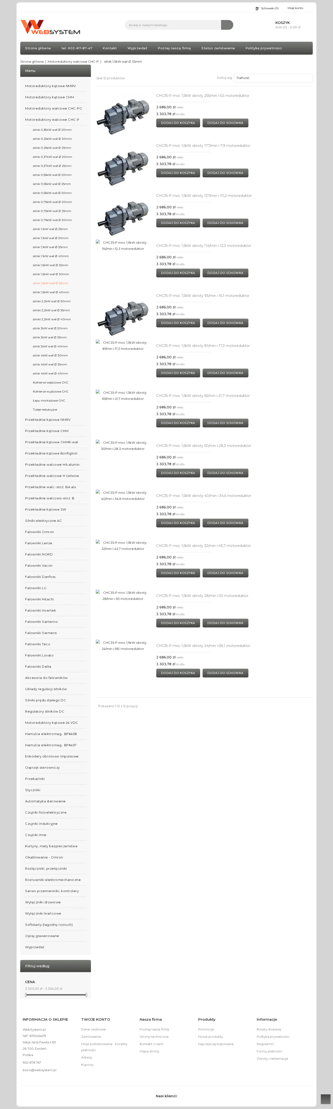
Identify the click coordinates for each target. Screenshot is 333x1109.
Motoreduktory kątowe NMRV (50, 86)
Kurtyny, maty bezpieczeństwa (51, 846)
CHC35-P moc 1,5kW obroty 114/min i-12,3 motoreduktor (203, 245)
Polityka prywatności (263, 48)
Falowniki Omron (39, 532)
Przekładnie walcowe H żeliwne (52, 476)
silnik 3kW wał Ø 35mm (50, 337)
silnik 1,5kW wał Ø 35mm (50, 283)
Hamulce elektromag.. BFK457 (51, 745)
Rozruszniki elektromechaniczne (53, 880)
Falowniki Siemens (41, 633)
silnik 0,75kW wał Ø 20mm (52, 202)
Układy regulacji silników (46, 689)
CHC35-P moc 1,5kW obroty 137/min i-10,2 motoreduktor (204, 195)
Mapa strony (149, 1051)
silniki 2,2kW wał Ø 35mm (51, 310)
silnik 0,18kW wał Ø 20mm (52, 129)
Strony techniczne (154, 1036)
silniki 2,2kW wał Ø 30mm (52, 301)
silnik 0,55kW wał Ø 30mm (52, 193)
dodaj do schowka (225, 123)
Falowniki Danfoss (40, 577)
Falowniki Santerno (41, 622)
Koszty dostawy (269, 1029)
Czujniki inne (36, 835)
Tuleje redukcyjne (45, 409)
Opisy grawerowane (42, 936)
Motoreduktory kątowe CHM (49, 97)
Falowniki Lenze (38, 543)
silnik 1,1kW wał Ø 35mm (50, 247)
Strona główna (38, 48)
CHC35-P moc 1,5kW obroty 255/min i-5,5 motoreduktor (202, 95)
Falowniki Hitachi (39, 599)
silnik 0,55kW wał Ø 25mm (52, 184)
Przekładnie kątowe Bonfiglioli (51, 453)
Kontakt (110, 48)
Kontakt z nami (151, 1044)
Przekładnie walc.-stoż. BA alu (50, 487)
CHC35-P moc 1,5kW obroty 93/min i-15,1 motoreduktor (202, 295)
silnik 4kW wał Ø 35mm (50, 364)
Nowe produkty (210, 1036)
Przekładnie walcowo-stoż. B (50, 498)
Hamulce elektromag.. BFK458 (51, 734)
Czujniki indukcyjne (41, 824)
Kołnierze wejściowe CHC (50, 382)
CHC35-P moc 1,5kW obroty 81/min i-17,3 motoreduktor (203, 345)
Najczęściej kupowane (216, 1044)
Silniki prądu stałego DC (45, 700)
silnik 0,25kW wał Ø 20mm (52, 139)
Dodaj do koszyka (178, 123)
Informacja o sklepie (45, 1019)
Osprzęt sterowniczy (42, 767)
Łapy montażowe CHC (49, 400)
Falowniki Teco (37, 644)
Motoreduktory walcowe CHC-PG (53, 108)
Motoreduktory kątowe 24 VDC (51, 723)
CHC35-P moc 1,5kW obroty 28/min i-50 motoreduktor (202, 596)
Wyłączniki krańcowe (43, 913)
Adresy (86, 1057)
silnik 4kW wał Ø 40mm (50, 373)
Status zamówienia (218, 48)
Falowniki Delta (38, 666)
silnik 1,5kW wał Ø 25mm (50, 265)
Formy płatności (269, 1051)
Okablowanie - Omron (44, 857)
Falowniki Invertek (40, 610)
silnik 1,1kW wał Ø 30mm (51, 238)
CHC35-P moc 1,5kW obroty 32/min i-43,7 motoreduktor (203, 546)
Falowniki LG (35, 588)
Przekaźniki (35, 779)
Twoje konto (95, 1019)
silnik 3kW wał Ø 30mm (50, 328)
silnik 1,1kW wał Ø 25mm (50, 229)
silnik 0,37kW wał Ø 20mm (52, 157)
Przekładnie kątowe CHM (47, 431)
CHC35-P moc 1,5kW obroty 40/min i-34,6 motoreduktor (203, 496)
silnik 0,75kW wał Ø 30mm (52, 220)
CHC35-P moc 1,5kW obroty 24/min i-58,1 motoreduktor (203, 646)
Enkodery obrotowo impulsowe (52, 756)
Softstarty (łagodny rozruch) (49, 925)
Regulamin (265, 1044)
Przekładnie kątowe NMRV (48, 420)
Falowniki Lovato (39, 655)
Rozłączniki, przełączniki (46, 868)
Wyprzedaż (137, 48)
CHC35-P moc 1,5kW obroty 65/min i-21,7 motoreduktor (203, 395)
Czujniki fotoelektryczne (46, 812)
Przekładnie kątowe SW (45, 509)
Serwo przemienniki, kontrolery (52, 891)
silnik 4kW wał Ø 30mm (50, 355)
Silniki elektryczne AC (43, 521)
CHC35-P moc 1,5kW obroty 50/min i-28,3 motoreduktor (203, 446)
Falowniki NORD (39, 554)
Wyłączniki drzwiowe (43, 902)
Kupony (87, 1065)
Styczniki (32, 790)
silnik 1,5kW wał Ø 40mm (51, 292)
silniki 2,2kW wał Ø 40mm (52, 319)
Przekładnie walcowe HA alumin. (52, 464)
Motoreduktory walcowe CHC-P (52, 119)
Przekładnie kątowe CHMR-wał (51, 442)
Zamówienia (91, 1036)
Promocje (206, 1029)
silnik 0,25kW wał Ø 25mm (52, 148)
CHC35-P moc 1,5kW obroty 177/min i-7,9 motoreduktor (203, 145)
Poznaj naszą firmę (174, 48)
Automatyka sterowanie (45, 801)
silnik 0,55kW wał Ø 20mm (52, 175)
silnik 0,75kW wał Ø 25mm (52, 211)
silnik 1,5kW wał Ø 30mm (51, 274)
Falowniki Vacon (39, 565)
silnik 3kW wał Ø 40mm (50, 346)
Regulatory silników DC (44, 711)
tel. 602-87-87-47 (76, 48)
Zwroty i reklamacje (272, 1058)
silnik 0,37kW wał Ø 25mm (52, 166)
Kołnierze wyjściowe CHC (51, 391)
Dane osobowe (93, 1029)
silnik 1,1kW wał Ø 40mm (51, 256)
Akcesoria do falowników (46, 678)
